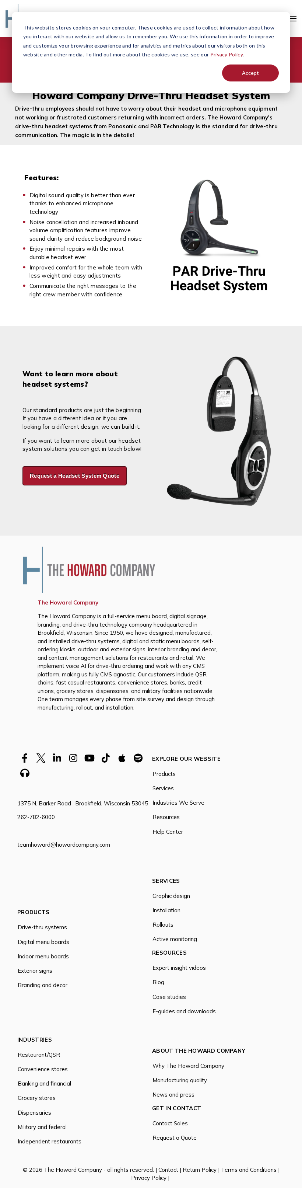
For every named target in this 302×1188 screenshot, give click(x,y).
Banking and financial (44, 1083)
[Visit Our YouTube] (89, 757)
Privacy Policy (226, 54)
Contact (169, 1169)
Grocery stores (37, 1097)
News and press (173, 1094)
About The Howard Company (198, 1051)
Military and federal (42, 1126)
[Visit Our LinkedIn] (57, 757)
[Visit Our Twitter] (41, 757)
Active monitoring (174, 939)
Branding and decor (42, 985)
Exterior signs (35, 970)
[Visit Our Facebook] (24, 757)
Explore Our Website (186, 759)
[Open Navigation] (292, 18)
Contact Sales (170, 1123)
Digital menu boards (43, 941)
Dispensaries (34, 1112)
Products (164, 773)
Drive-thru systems (42, 927)
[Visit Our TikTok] (105, 757)
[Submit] (291, 114)
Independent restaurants (49, 1141)
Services (163, 788)
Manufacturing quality (179, 1080)
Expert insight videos (179, 967)
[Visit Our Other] (122, 757)
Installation (166, 910)
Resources (166, 817)
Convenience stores (43, 1069)
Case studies (169, 996)
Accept (250, 73)
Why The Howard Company (188, 1065)
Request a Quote (174, 1137)
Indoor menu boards (43, 956)
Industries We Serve (178, 802)
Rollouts (162, 924)
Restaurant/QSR (39, 1054)
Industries (34, 1040)
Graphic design (171, 895)
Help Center (167, 831)
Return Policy (200, 1169)
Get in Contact (176, 1108)
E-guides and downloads (184, 1011)
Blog (158, 982)
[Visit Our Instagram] (73, 757)
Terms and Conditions (249, 1169)
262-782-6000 (36, 817)
